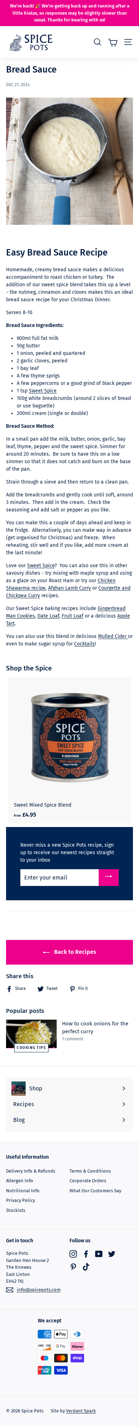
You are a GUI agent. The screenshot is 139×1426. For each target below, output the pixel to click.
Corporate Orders (88, 1180)
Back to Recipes (74, 952)
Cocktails (84, 644)
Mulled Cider (113, 636)
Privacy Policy (20, 1200)
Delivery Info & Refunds (30, 1171)
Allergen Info (19, 1180)
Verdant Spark (81, 1410)
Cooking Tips (31, 1047)
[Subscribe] (109, 877)
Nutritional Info (23, 1190)
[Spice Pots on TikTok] (86, 1267)
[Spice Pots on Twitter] (111, 1253)
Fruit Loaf (72, 616)
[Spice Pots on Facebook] (86, 1253)
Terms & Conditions (90, 1171)
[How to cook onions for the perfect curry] (31, 1034)
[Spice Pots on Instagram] (73, 1253)
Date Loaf (48, 616)
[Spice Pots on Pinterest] (73, 1267)
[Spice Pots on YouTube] (99, 1253)
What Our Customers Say (95, 1190)
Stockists (15, 1210)
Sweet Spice (43, 391)
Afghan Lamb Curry (69, 588)
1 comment (72, 1038)
